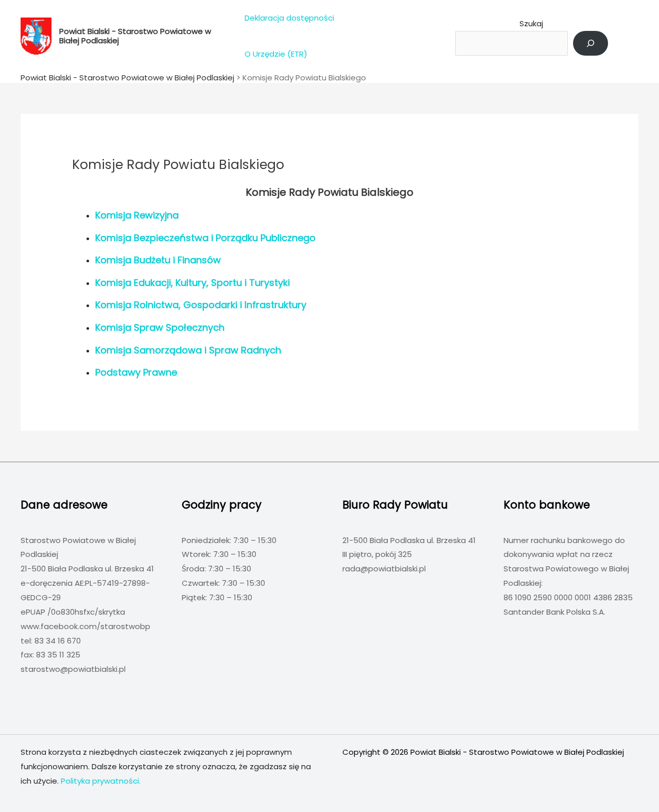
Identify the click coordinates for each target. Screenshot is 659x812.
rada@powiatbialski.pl (384, 568)
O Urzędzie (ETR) (276, 53)
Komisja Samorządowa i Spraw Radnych (188, 350)
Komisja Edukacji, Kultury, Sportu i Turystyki (192, 282)
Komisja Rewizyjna (137, 215)
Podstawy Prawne (136, 372)
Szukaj (531, 23)
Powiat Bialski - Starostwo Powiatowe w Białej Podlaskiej (135, 36)
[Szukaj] (590, 43)
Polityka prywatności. (101, 780)
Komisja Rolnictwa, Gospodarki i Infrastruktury (200, 304)
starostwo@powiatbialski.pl (73, 669)
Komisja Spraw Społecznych (159, 327)
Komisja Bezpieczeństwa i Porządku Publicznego (205, 237)
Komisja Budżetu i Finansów (158, 259)
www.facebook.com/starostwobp (85, 626)
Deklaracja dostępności (289, 17)
